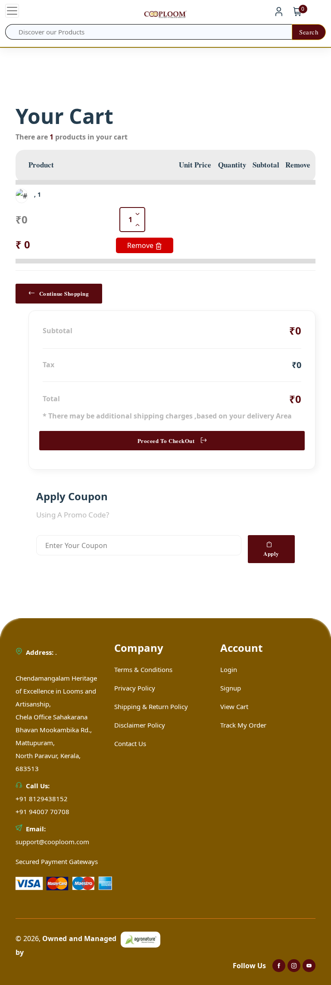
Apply (271, 553)
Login (228, 669)
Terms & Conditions (143, 669)
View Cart (234, 706)
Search (309, 32)
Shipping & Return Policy (151, 706)
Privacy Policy (134, 688)
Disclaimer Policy (139, 725)
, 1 (37, 194)
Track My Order (243, 725)
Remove (141, 245)
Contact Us (130, 743)
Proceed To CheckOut (166, 441)
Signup (230, 688)
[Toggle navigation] (12, 11)
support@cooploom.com (52, 841)
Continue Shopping (64, 293)
